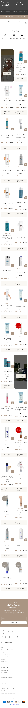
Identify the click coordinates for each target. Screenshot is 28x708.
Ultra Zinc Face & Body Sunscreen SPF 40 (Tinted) (7, 339)
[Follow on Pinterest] (10, 637)
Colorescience (20, 63)
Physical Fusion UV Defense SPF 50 (20, 169)
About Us (3, 683)
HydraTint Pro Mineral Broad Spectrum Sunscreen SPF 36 (21, 136)
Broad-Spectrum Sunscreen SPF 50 (7, 578)
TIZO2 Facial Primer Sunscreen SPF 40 (20, 305)
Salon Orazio (4, 690)
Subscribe (14, 622)
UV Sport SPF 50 (21, 477)
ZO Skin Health (20, 268)
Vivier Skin (20, 440)
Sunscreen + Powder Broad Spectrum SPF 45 (7, 477)
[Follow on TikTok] (17, 637)
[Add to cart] (25, 129)
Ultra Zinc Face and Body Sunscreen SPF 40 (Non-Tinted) (21, 409)
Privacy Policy (4, 661)
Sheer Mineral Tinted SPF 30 (21, 443)
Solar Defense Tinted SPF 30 (21, 511)
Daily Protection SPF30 (20, 339)
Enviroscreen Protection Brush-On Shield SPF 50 (7, 134)
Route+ (3, 659)
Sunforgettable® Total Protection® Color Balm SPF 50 (7, 373)
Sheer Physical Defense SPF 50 (7, 544)
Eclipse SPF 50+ (21, 545)
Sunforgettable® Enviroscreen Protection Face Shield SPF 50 (7, 237)
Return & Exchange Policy (7, 649)
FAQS (2, 647)
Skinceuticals (21, 167)
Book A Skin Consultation (7, 677)
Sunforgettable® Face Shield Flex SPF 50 (21, 66)
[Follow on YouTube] (13, 637)
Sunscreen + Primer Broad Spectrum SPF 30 (21, 271)
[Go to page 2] (21, 595)
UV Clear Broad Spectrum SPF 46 (7, 101)
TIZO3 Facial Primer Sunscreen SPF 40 (20, 101)
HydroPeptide (21, 508)
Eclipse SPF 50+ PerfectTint (7, 443)
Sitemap (3, 664)
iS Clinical (7, 440)
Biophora (21, 336)
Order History (4, 675)
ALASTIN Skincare (21, 132)
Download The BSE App (6, 686)
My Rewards (4, 672)
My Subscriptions (5, 670)
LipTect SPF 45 (7, 511)
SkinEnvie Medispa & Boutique (8, 693)
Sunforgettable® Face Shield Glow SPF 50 (21, 203)
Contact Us (4, 645)
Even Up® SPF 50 (21, 578)
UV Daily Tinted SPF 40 (7, 203)
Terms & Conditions (5, 654)
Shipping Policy (4, 652)
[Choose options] (25, 61)
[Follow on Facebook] (2, 637)
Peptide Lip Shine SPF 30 (7, 408)
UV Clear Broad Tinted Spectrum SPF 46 (7, 169)
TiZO (21, 98)
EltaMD (7, 98)
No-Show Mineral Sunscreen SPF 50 (7, 271)
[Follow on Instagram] (6, 637)
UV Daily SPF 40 (21, 237)
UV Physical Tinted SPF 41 (7, 305)
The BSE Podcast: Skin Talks (7, 688)
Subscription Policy (5, 657)
